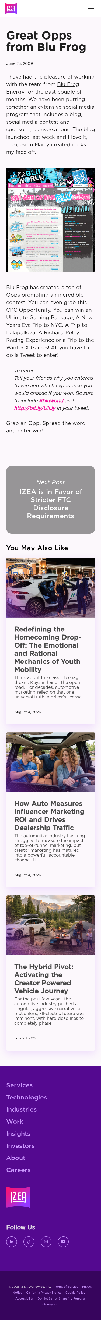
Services (19, 1086)
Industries (21, 1110)
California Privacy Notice (44, 1292)
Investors (20, 1146)
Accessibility (24, 1298)
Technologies (26, 1098)
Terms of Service (66, 1286)
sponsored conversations (37, 129)
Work (14, 1122)
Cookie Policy (75, 1292)
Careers (18, 1170)
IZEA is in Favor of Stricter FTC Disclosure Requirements (50, 500)
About (15, 1158)
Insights (18, 1134)
